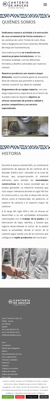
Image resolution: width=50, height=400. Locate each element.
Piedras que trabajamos (11, 348)
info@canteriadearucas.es (11, 335)
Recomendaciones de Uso (12, 354)
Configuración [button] (32, 397)
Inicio (4, 342)
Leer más (44, 397)
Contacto (5, 365)
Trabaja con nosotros (10, 368)
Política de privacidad (10, 374)
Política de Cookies (9, 371)
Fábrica (4, 351)
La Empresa (6, 345)
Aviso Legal (6, 377)
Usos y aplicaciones (9, 357)
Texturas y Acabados (10, 360)
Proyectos (5, 363)
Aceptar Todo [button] (8, 397)
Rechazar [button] (20, 397)
